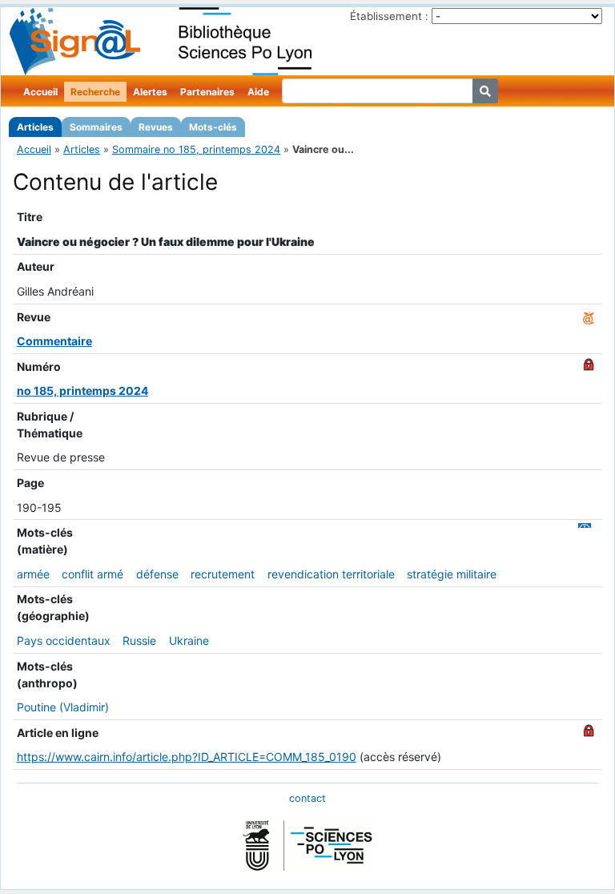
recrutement (223, 574)
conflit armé (92, 574)
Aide (258, 92)
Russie (139, 640)
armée (33, 574)
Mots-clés (213, 127)
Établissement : (389, 16)
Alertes (150, 92)
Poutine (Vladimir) (63, 707)
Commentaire (54, 341)
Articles (35, 127)
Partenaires (207, 92)
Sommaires (96, 127)
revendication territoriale (331, 574)
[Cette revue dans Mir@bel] (588, 317)
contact (307, 798)
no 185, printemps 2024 (82, 390)
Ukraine (189, 640)
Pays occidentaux (64, 640)
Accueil (40, 92)
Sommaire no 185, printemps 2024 (196, 149)
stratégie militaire (451, 574)
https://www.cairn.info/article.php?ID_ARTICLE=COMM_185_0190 (186, 756)
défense (157, 574)
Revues (156, 127)
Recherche (95, 92)
